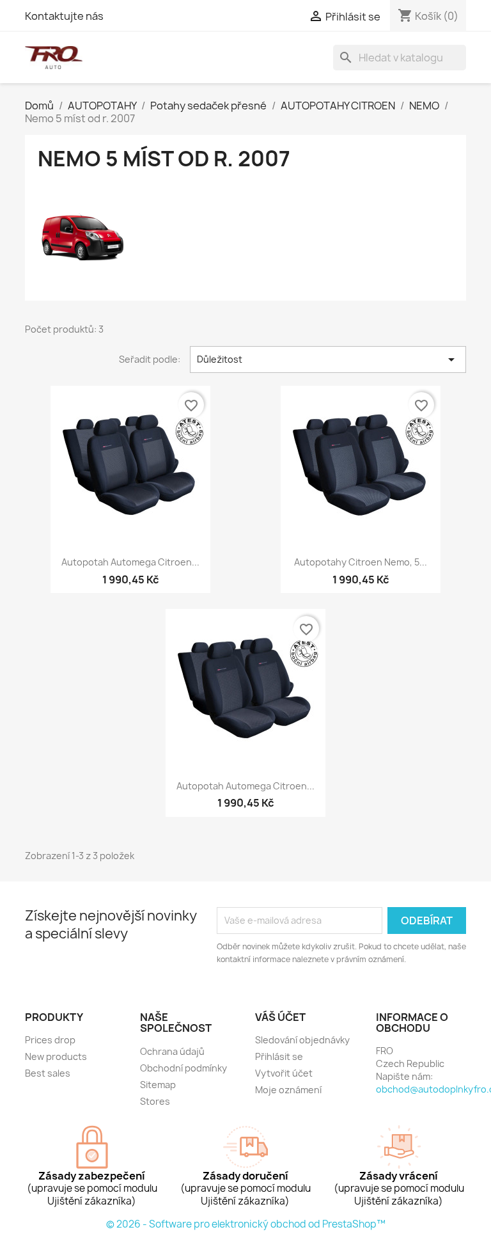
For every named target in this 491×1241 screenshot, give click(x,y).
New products (56, 1056)
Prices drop (50, 1040)
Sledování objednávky (302, 1040)
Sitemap (158, 1085)
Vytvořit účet (284, 1073)
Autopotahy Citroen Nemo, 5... (360, 562)
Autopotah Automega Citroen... (130, 562)
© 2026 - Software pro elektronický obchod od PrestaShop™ (246, 1224)
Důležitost (328, 359)
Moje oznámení (288, 1090)
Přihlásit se (279, 1056)
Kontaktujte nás (64, 16)
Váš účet (280, 1017)
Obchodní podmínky (183, 1068)
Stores (155, 1101)
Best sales (47, 1073)
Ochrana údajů (172, 1051)
